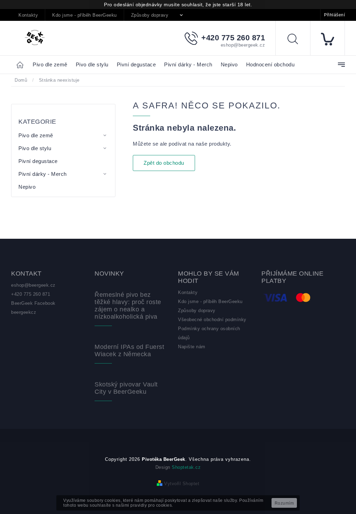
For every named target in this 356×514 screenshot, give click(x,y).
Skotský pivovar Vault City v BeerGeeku (126, 388)
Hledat (298, 40)
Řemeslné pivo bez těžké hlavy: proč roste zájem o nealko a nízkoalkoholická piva (128, 305)
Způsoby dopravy (150, 15)
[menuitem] (50, 65)
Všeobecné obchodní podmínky (212, 319)
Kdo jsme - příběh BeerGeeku (84, 15)
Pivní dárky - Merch (42, 174)
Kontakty (28, 15)
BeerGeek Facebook (33, 303)
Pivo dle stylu (34, 148)
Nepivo (26, 187)
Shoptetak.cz (186, 467)
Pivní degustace (38, 161)
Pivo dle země (35, 135)
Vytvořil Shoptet (181, 483)
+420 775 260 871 (30, 294)
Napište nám (191, 346)
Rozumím (284, 503)
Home (22, 64)
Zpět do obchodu (164, 163)
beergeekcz (23, 312)
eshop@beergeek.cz (33, 285)
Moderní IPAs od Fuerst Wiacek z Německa (129, 350)
